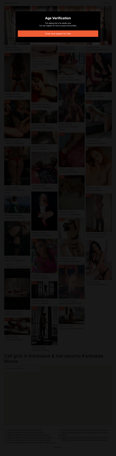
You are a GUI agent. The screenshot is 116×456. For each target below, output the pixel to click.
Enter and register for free (58, 33)
